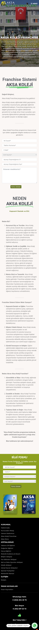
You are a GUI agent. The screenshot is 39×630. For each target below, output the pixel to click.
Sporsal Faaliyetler (7, 571)
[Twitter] (19, 624)
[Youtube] (23, 624)
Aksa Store (5, 539)
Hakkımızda (5, 528)
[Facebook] (15, 624)
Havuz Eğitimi (6, 551)
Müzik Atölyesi (6, 565)
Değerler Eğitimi (7, 548)
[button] (34, 3)
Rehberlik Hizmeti (7, 573)
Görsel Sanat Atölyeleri (9, 568)
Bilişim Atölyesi (6, 557)
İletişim (3, 580)
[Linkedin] (28, 624)
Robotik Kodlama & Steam (10, 554)
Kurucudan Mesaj (7, 531)
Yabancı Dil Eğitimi (8, 545)
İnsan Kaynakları (7, 589)
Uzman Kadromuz (7, 533)
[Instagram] (11, 624)
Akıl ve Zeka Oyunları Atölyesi (12, 562)
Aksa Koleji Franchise (8, 536)
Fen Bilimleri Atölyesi (8, 559)
